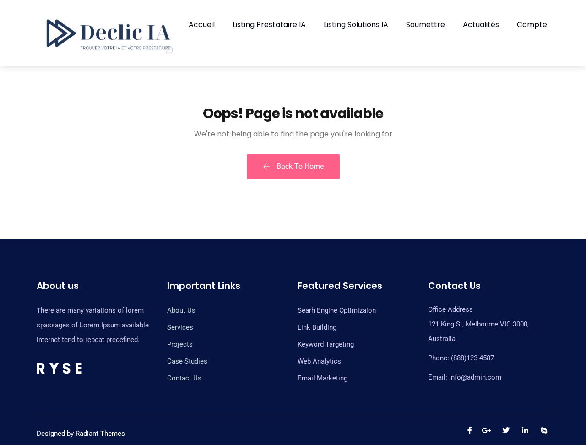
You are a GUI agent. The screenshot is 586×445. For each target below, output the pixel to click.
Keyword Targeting (326, 344)
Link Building (317, 327)
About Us (181, 310)
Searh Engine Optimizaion (337, 310)
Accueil (202, 24)
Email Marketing (322, 378)
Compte (532, 24)
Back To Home (299, 166)
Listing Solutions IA (356, 24)
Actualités (481, 24)
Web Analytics (319, 361)
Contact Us (184, 378)
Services (180, 327)
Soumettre (425, 24)
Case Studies (187, 361)
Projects (180, 344)
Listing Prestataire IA (269, 24)
